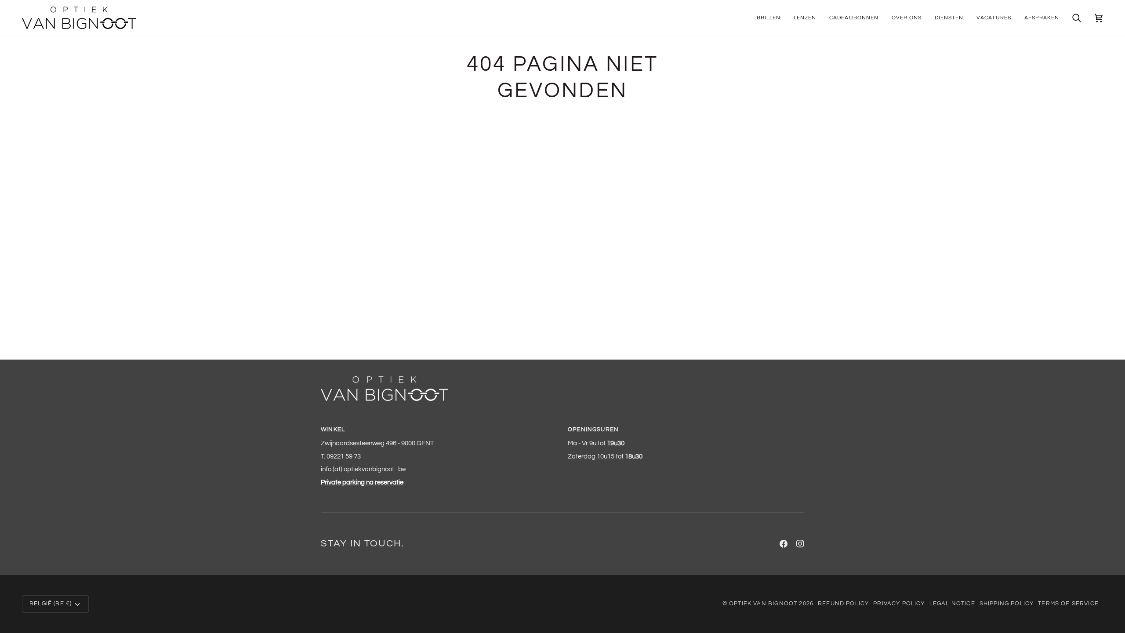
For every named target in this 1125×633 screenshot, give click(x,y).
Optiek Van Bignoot (763, 603)
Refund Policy (843, 603)
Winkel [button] (333, 429)
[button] (768, 18)
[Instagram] (800, 544)
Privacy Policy (899, 603)
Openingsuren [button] (593, 429)
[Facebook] (784, 544)
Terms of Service (1068, 603)
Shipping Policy (1007, 603)
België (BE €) (50, 603)
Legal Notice (952, 603)
